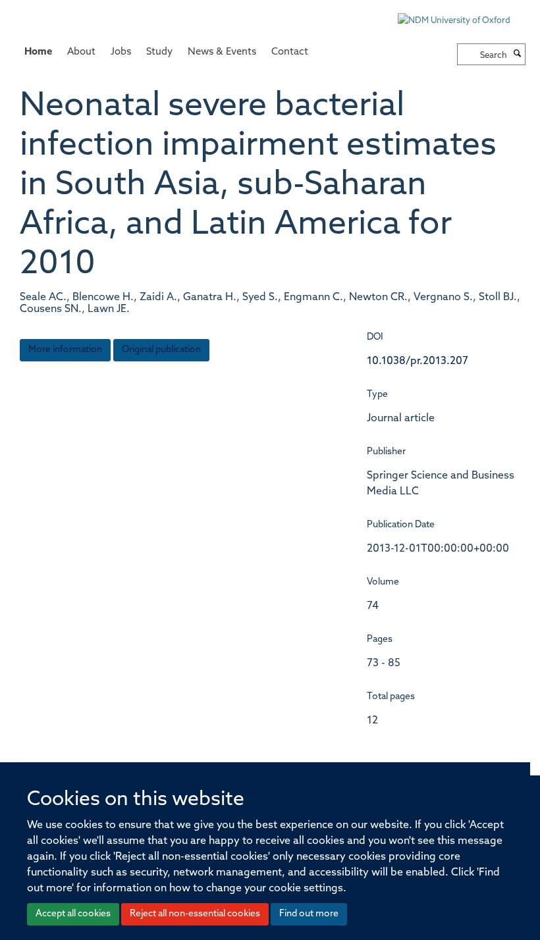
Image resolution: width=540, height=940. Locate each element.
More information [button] (65, 350)
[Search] (517, 54)
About (81, 52)
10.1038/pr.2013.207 (417, 361)
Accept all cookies (73, 914)
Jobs (121, 52)
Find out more (308, 914)
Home (38, 52)
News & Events (222, 52)
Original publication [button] (161, 350)
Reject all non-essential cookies (195, 914)
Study (159, 52)
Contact (289, 52)
